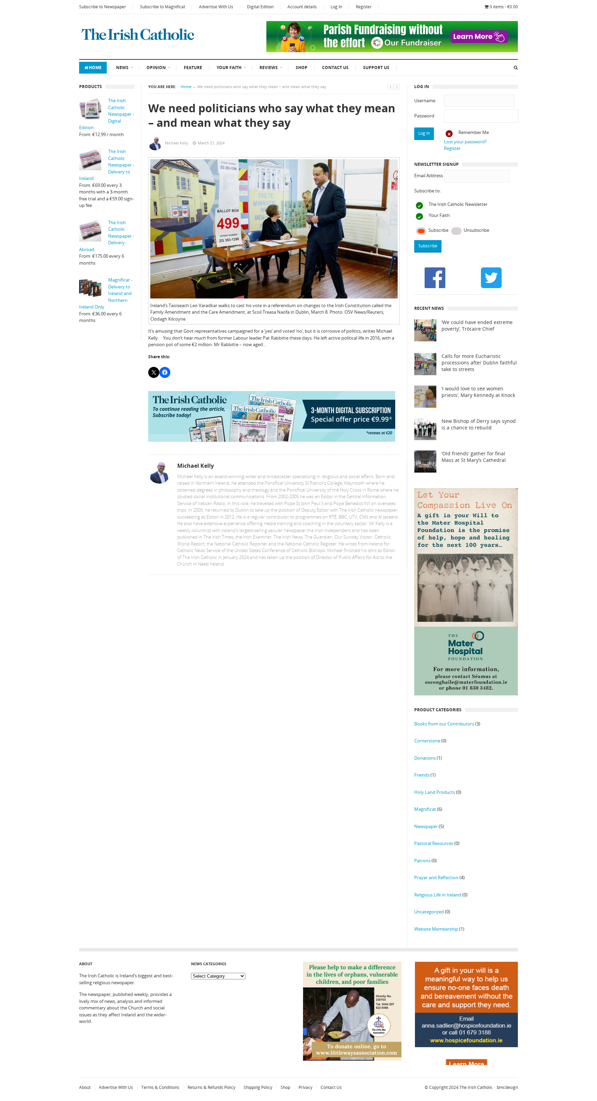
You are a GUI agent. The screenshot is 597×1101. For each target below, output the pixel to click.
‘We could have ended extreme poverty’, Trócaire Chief (477, 325)
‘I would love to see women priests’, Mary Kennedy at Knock (478, 392)
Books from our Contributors (444, 724)
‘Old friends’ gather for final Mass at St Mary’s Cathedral (474, 456)
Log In (336, 7)
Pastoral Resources (433, 843)
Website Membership (436, 929)
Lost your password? (465, 142)
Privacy (305, 1087)
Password (424, 116)
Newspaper (426, 826)
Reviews (268, 67)
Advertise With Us (216, 7)
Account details (302, 7)
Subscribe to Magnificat (162, 7)
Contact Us (335, 67)
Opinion (156, 67)
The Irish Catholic (476, 1087)
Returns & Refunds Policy (211, 1087)
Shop (301, 67)
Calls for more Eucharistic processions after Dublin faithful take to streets (479, 362)
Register (364, 7)
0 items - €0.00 (504, 7)
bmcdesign (507, 1087)
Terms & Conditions (160, 1087)
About (85, 1087)
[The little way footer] (352, 1059)
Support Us (376, 67)
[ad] (392, 50)
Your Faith (229, 67)
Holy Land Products (434, 792)
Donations (425, 758)
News (122, 67)
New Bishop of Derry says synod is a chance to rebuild (479, 424)
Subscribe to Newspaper (102, 7)
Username (424, 100)
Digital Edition (260, 7)
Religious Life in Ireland (437, 895)
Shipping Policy (258, 1087)
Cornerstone (427, 741)
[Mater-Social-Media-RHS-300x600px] (466, 694)
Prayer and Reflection (436, 877)
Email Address (428, 175)
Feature (193, 67)
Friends (421, 775)
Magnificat (425, 809)
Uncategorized (429, 912)
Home (95, 67)
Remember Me (473, 132)
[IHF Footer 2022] (466, 1063)
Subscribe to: (427, 191)
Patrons (422, 860)
